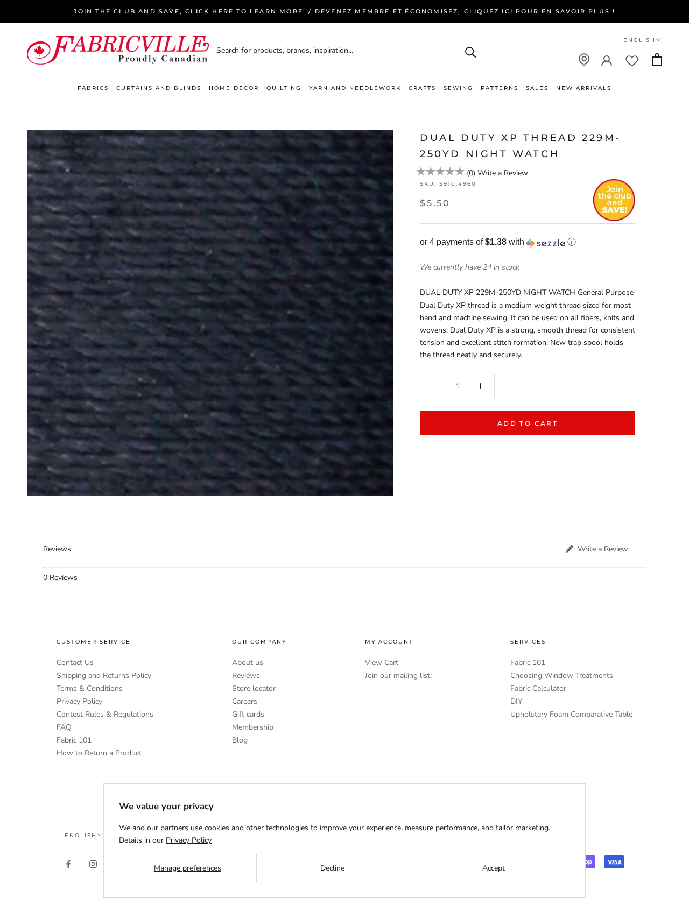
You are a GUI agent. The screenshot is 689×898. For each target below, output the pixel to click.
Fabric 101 (74, 740)
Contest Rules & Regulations (105, 714)
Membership (252, 727)
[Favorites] (631, 60)
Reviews (246, 675)
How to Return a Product (99, 753)
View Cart (381, 662)
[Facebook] (68, 864)
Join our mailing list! (398, 675)
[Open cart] (657, 59)
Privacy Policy (79, 701)
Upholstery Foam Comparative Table (571, 714)
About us (247, 662)
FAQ (64, 727)
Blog (240, 740)
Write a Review (502, 173)
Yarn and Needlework (355, 87)
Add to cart (527, 423)
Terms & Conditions (90, 688)
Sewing (458, 87)
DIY (516, 701)
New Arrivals (583, 87)
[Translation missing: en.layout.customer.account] (606, 59)
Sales (537, 87)
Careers (244, 701)
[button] (527, 243)
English (639, 40)
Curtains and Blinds (158, 87)
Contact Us (75, 662)
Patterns (499, 87)
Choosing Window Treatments (561, 675)
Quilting (283, 87)
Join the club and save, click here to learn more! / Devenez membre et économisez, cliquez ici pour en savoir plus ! (345, 11)
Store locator (254, 688)
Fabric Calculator (538, 688)
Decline (332, 868)
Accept (493, 868)
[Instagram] (93, 864)
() (471, 173)
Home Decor (234, 87)
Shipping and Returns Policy (104, 675)
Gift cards (248, 714)
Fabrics (93, 87)
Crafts (422, 87)
